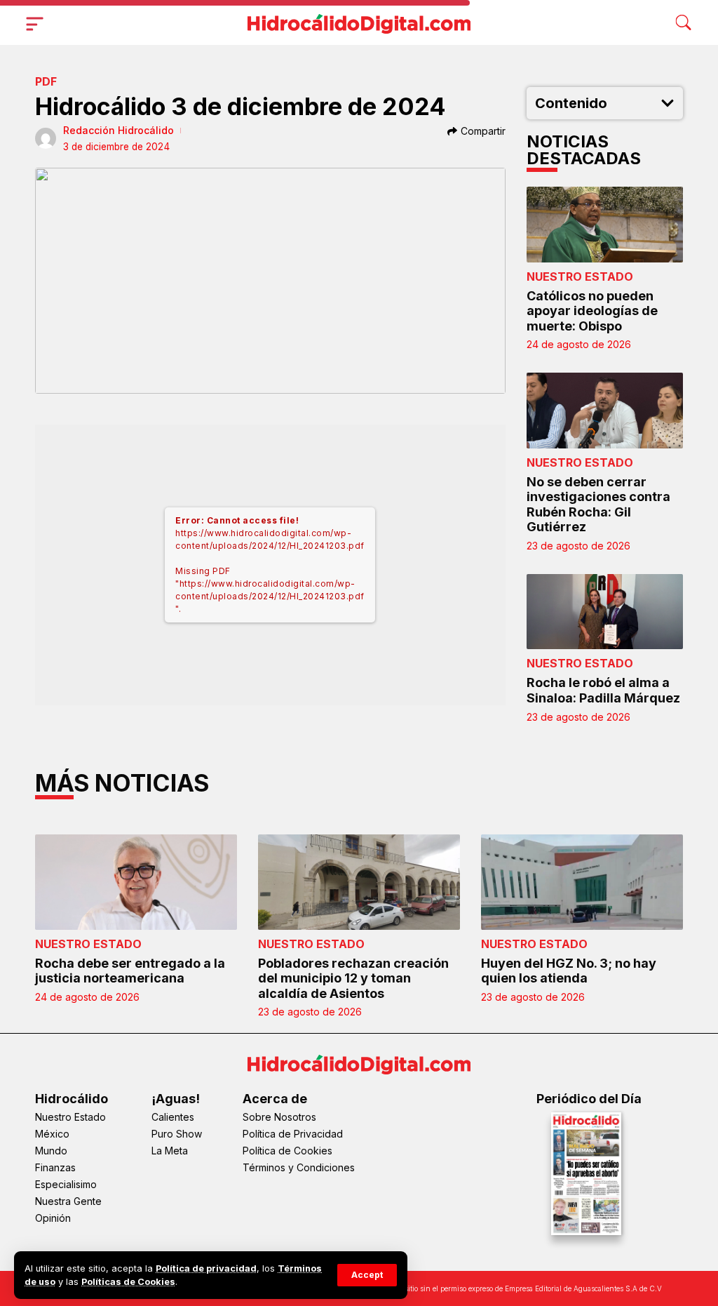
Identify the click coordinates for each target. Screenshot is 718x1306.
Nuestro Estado (580, 276)
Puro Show (176, 1134)
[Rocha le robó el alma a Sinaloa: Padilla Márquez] (605, 611)
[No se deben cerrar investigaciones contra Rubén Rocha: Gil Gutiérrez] (605, 410)
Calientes (172, 1117)
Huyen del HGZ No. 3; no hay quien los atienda (568, 971)
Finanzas (55, 1167)
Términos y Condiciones (299, 1167)
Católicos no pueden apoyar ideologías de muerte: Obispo (592, 310)
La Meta (169, 1151)
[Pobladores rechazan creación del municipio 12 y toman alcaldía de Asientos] (359, 881)
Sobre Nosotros (279, 1117)
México (52, 1134)
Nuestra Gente (68, 1201)
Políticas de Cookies (128, 1282)
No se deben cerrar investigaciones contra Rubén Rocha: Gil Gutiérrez (598, 504)
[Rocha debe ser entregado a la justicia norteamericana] (136, 881)
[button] (367, 1275)
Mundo (51, 1151)
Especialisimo (66, 1184)
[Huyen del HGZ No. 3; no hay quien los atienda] (582, 881)
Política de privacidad (206, 1268)
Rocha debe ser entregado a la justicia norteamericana (130, 971)
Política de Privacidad (293, 1134)
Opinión (53, 1218)
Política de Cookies (287, 1151)
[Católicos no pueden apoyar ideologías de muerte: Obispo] (605, 224)
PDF (46, 81)
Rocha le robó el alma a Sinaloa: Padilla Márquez (603, 690)
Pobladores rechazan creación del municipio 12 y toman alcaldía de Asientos (353, 978)
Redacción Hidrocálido (118, 130)
